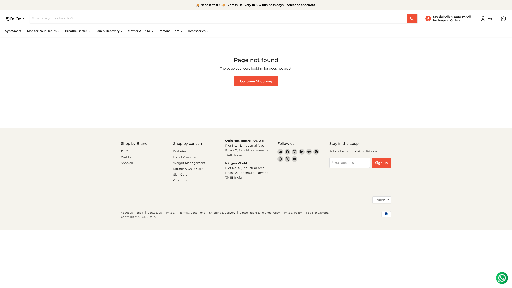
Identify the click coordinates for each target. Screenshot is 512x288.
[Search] (412, 18)
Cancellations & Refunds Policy (260, 212)
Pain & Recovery (107, 31)
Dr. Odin (127, 151)
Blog (140, 212)
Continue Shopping (256, 81)
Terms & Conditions (192, 212)
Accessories (197, 31)
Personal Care (169, 31)
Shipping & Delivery (222, 212)
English (380, 200)
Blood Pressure (184, 157)
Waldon (127, 157)
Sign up (381, 162)
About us (127, 212)
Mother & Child (139, 31)
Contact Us (155, 212)
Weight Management (189, 163)
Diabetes (179, 151)
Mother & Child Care (188, 169)
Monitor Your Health (42, 31)
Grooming (180, 180)
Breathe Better (76, 31)
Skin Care (180, 174)
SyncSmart (13, 31)
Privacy (170, 212)
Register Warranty (317, 212)
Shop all (127, 163)
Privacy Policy (293, 212)
